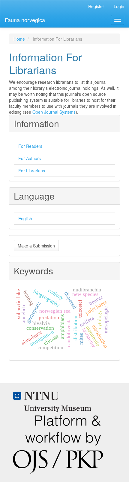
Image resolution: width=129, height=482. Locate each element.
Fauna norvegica (25, 20)
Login (119, 6)
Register (96, 6)
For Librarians (31, 171)
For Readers (30, 146)
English (25, 218)
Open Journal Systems (54, 112)
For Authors (29, 158)
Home (19, 39)
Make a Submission (36, 246)
